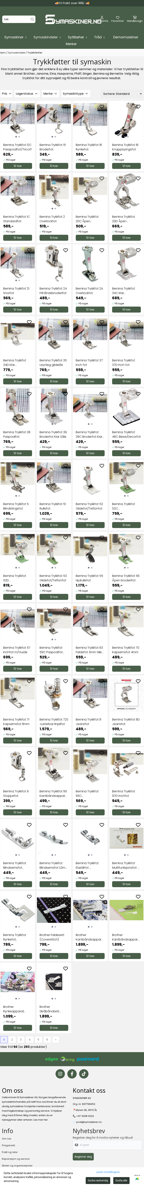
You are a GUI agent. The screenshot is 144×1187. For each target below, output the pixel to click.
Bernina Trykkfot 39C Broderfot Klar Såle (89, 434)
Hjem (3, 52)
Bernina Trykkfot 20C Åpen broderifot (87, 219)
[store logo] (73, 19)
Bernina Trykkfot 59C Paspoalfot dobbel (51, 649)
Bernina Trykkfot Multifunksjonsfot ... (125, 865)
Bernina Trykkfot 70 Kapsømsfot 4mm (125, 649)
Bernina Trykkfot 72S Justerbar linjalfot (54, 721)
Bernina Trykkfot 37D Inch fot (123, 362)
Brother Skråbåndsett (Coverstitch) (49, 1009)
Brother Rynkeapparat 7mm (13, 1009)
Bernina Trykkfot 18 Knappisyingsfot (125, 147)
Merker (71, 44)
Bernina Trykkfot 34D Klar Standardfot (14, 362)
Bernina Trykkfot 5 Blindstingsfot (16, 506)
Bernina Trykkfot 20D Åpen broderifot (123, 219)
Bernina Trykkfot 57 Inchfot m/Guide (16, 649)
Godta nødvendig (98, 1180)
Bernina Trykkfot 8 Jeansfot (88, 721)
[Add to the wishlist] (29, 106)
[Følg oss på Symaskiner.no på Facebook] (72, 1074)
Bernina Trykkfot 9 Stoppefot (16, 793)
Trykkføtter (34, 52)
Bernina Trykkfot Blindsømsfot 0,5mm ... (14, 865)
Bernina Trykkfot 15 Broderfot (53, 147)
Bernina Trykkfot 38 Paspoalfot (16, 434)
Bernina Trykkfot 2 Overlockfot (52, 219)
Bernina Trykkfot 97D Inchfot (123, 793)
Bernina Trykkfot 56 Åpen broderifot (126, 578)
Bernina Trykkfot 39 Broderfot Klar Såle (53, 434)
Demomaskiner (125, 37)
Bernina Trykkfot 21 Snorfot (16, 290)
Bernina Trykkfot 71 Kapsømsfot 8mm (16, 721)
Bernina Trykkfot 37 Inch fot (89, 362)
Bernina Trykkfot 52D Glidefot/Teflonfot (16, 578)
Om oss (6, 1138)
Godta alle (121, 1180)
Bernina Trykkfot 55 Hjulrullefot (89, 578)
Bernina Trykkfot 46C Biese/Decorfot (126, 434)
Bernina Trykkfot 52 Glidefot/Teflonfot (89, 506)
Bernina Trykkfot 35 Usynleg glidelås (53, 362)
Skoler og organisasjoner (17, 1165)
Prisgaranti (8, 1145)
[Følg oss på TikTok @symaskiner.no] (83, 1074)
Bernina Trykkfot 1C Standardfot (16, 219)
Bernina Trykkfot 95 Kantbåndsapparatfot (54, 793)
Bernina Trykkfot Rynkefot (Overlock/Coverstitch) (17, 937)
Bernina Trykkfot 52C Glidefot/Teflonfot (125, 506)
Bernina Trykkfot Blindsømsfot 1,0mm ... (54, 865)
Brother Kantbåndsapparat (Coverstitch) (90, 937)
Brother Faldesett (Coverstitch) (52, 937)
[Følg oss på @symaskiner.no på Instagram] (60, 1074)
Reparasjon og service (16, 1158)
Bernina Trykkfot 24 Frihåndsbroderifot (53, 290)
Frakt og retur (10, 1152)
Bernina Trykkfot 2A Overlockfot (89, 290)
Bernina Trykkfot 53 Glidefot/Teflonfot (53, 578)
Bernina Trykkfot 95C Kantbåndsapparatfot (90, 793)
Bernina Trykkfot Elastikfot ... (87, 865)
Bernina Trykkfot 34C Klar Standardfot (123, 290)
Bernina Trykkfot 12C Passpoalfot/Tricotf (17, 147)
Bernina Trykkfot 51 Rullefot (53, 506)
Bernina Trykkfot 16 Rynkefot (89, 147)
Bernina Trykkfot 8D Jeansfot (126, 721)
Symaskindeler (17, 52)
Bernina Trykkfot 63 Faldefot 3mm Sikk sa (89, 649)
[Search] (32, 19)
